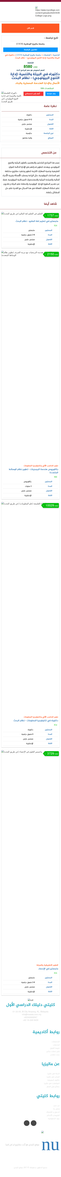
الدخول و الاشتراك (53, 1112)
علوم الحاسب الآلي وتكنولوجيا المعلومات (41, 465)
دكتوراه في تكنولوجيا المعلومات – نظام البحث (35, 721)
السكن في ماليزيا (53, 1077)
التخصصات (56, 1041)
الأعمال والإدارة (51, 83)
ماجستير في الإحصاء (48, 969)
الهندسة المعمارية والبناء (29, 83)
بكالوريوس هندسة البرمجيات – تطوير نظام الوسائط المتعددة (33, 471)
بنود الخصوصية (54, 1118)
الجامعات (47, 55)
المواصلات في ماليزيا (52, 1083)
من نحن (56, 1105)
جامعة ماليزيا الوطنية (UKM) (28, 55)
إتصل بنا (56, 1109)
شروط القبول (55, 1048)
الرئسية (56, 55)
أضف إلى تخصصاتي (32, 93)
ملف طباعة (51, 93)
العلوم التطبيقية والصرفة (47, 965)
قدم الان (30, 28)
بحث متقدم (55, 1054)
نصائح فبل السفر (53, 1086)
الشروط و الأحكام (53, 1115)
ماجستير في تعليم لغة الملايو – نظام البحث (37, 221)
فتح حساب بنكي (53, 1051)
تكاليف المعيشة (53, 1080)
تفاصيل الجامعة (30, 49)
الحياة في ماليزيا (53, 1073)
